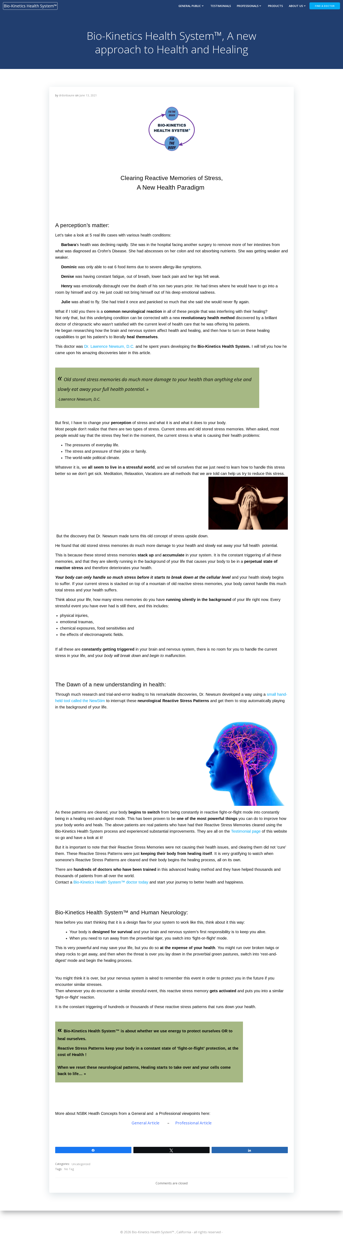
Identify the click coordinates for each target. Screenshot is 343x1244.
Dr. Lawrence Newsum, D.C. (109, 346)
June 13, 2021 (88, 95)
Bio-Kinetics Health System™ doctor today (110, 882)
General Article (146, 1123)
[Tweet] (171, 1150)
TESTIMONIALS (220, 6)
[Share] (93, 1150)
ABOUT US (296, 6)
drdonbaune (66, 95)
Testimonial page (246, 831)
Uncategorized (81, 1164)
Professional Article (193, 1123)
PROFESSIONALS (247, 6)
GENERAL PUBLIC (189, 6)
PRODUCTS (275, 6)
